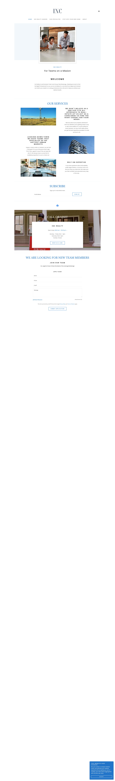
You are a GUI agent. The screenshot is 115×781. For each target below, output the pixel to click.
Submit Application (57, 308)
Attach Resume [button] (38, 299)
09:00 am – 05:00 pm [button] (60, 230)
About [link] (85, 19)
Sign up (77, 194)
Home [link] (30, 19)
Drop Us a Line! (57, 243)
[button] (99, 11)
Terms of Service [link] (71, 304)
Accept (101, 776)
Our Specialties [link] (55, 19)
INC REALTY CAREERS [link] (40, 19)
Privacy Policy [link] (62, 304)
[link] (57, 11)
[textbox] (52, 194)
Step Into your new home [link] (71, 19)
